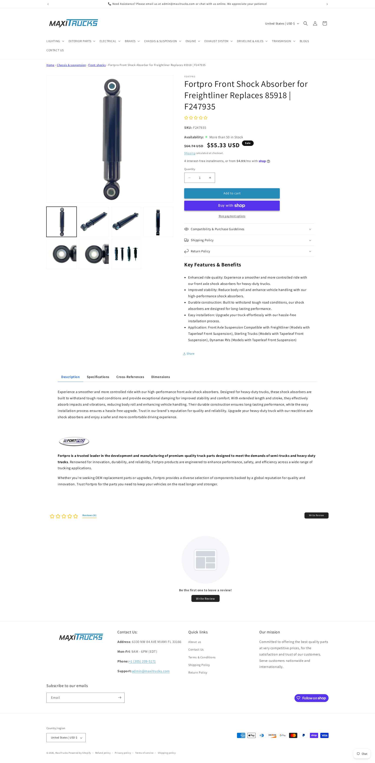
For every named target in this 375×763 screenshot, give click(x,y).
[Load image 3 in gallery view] (126, 222)
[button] (55, 41)
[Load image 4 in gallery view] (158, 222)
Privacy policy (123, 752)
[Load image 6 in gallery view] (94, 254)
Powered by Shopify (80, 753)
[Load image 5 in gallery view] (61, 254)
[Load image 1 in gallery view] (61, 222)
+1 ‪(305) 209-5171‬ (142, 661)
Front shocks (97, 65)
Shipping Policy (199, 665)
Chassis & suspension (71, 65)
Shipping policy (167, 752)
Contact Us (196, 650)
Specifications (98, 377)
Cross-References (130, 377)
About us (194, 642)
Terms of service (144, 752)
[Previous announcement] (48, 4)
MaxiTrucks (61, 753)
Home (50, 65)
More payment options (232, 216)
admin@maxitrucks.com (151, 671)
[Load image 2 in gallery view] (94, 222)
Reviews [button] (89, 515)
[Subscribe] (119, 697)
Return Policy (197, 673)
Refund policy (103, 752)
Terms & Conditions (202, 657)
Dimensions (160, 377)
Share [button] (191, 353)
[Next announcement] (327, 4)
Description (70, 377)
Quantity (189, 169)
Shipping (189, 153)
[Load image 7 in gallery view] (126, 254)
